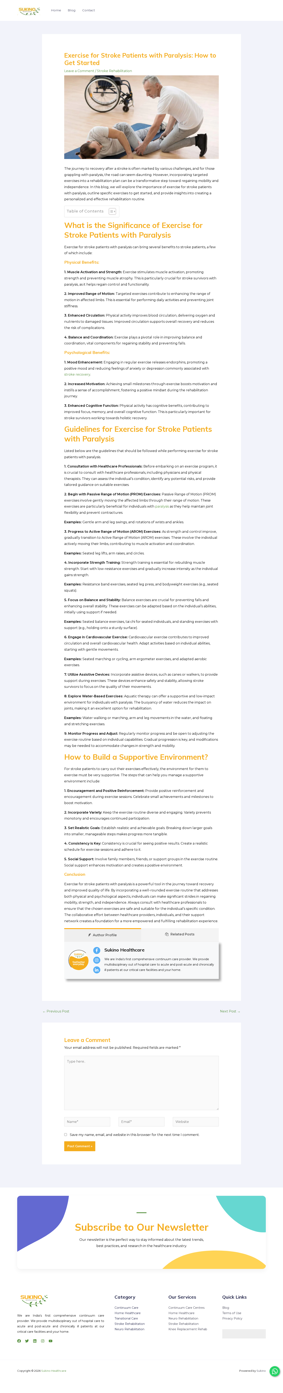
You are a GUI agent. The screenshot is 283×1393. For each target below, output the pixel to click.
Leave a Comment (79, 71)
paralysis (162, 506)
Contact (88, 10)
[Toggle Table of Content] (110, 211)
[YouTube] (50, 1341)
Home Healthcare (128, 1313)
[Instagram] (43, 1341)
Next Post (230, 1011)
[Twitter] (27, 1341)
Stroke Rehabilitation (114, 71)
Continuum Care (126, 1308)
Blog (72, 10)
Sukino (261, 1370)
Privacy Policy (232, 1318)
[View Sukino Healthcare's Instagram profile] (96, 960)
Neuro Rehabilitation (129, 1329)
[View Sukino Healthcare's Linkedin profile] (96, 969)
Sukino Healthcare (124, 950)
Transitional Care (126, 1318)
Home (56, 10)
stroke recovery (77, 374)
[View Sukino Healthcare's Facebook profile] (96, 950)
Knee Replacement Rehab (187, 1329)
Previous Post (55, 1011)
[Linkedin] (35, 1341)
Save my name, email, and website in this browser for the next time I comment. (135, 1135)
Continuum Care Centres (186, 1308)
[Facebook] (19, 1341)
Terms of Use (231, 1313)
